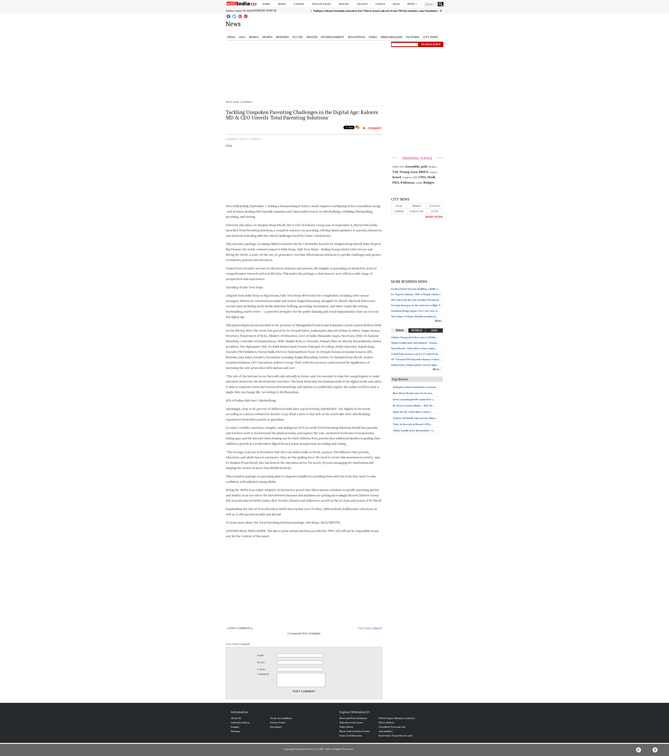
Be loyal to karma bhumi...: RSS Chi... (413, 405)
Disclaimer (276, 726)
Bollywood (356, 37)
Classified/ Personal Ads (392, 726)
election (432, 166)
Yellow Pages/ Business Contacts (397, 718)
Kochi (434, 211)
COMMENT (375, 128)
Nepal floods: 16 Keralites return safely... (414, 348)
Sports (267, 37)
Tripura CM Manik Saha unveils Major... (415, 418)
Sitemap (235, 731)
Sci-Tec (298, 37)
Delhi (398, 205)
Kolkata (434, 205)
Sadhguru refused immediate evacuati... (415, 387)
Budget (428, 182)
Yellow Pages (321, 4)
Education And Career (351, 722)
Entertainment (332, 37)
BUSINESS (247, 102)
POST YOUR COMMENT (370, 628)
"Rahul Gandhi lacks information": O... (414, 430)
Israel (396, 177)
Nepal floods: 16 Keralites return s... (413, 411)
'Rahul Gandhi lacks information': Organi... (415, 342)
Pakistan (407, 182)
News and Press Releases (353, 718)
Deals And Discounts (350, 735)
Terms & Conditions (281, 718)
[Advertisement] (352, 23)
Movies (344, 4)
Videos (380, 4)
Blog (396, 4)
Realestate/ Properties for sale (396, 735)
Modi (431, 177)
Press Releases (391, 37)
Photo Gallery (386, 722)
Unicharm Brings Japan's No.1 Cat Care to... (415, 310)
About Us (236, 718)
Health (362, 4)
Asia (242, 37)
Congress (407, 177)
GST (401, 166)
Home (266, 4)
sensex (433, 172)
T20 (395, 172)
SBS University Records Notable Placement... (416, 299)
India (231, 37)
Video (373, 37)
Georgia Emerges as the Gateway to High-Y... (416, 305)
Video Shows (346, 726)
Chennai (399, 211)
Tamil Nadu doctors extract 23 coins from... (415, 354)
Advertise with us (263, 10)
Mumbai (416, 205)
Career (299, 4)
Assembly (412, 166)
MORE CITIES (434, 216)
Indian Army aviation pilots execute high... (415, 364)
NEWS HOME (232, 102)
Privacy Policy (277, 722)
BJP (415, 177)
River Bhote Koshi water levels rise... (413, 393)
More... (439, 320)
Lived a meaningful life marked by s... (414, 399)
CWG (422, 177)
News (282, 4)
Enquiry (235, 726)
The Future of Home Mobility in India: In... (414, 316)
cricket (419, 182)
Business (282, 37)
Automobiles (386, 731)
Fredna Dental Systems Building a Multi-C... (415, 288)
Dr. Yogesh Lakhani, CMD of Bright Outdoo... (416, 294)
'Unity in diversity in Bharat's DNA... (412, 424)
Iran (414, 172)
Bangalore (417, 211)
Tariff (395, 166)
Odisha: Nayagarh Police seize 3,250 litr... (414, 337)
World (254, 37)
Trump (404, 172)
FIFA (395, 182)
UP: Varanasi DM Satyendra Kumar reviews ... (416, 359)
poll (424, 166)
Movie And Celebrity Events (354, 731)
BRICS (423, 172)
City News (430, 37)
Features (412, 37)
